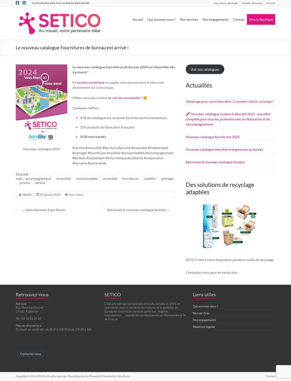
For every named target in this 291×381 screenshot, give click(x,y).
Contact (239, 19)
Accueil (138, 19)
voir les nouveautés (126, 98)
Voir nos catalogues (205, 69)
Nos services (189, 19)
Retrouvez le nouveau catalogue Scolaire (138, 210)
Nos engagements (215, 19)
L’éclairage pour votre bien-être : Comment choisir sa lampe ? (230, 101)
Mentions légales (204, 326)
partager (167, 178)
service (40, 183)
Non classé (76, 194)
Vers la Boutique (261, 19)
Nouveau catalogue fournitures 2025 (213, 137)
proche (25, 183)
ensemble (110, 178)
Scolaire (270, 2)
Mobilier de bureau (252, 2)
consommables (87, 178)
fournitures (130, 178)
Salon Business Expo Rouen (43, 210)
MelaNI (27, 194)
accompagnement (38, 178)
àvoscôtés (63, 178)
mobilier (150, 178)
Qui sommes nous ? (161, 19)
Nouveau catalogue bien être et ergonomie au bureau (224, 149)
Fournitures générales (226, 2)
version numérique (90, 82)
